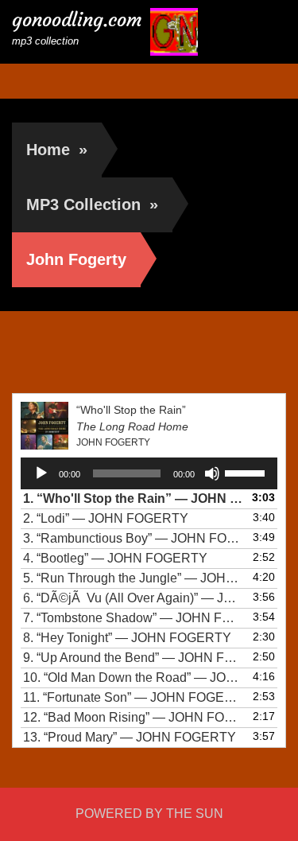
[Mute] (212, 473)
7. (133, 618)
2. (105, 518)
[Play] (41, 473)
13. (129, 737)
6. (133, 598)
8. (127, 637)
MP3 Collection (92, 204)
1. (133, 498)
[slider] (247, 471)
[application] (149, 473)
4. (115, 558)
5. (133, 578)
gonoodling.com (77, 20)
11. (133, 697)
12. (133, 717)
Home (56, 149)
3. (133, 538)
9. (133, 657)
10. (133, 677)
